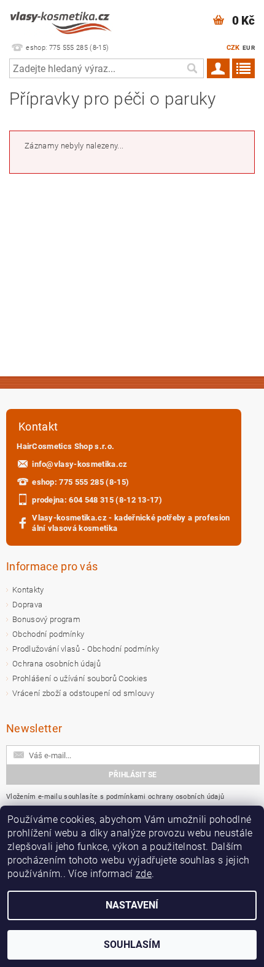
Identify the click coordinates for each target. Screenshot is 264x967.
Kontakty (28, 589)
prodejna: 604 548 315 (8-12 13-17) (97, 499)
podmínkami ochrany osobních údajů (165, 797)
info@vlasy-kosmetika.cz (79, 464)
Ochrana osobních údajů (56, 663)
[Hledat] (191, 68)
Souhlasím (132, 944)
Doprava (27, 604)
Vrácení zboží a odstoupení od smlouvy (83, 693)
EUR (249, 47)
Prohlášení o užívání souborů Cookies (80, 678)
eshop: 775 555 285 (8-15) (80, 482)
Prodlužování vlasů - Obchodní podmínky (85, 648)
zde (144, 874)
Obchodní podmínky (48, 634)
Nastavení (132, 905)
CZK (233, 48)
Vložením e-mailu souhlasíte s (115, 797)
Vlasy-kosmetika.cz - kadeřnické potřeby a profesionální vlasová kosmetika (131, 523)
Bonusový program (46, 619)
